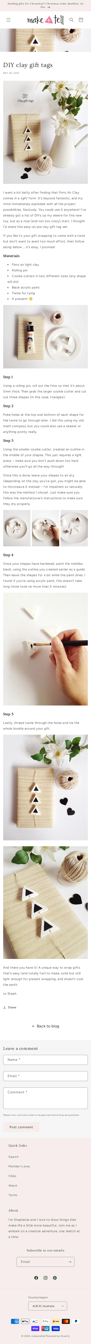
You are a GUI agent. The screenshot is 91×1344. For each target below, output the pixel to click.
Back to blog (48, 1026)
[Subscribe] (69, 1262)
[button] (8, 20)
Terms (12, 1195)
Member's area (19, 1166)
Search (13, 1157)
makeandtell (38, 1336)
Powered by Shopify (58, 1336)
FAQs (12, 1176)
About (12, 1185)
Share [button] (12, 1007)
